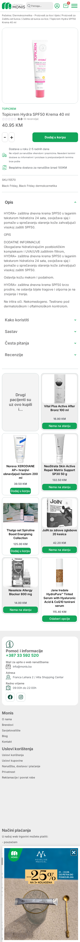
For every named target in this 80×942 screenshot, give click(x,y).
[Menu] (74, 6)
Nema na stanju (59, 426)
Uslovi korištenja (13, 755)
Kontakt (7, 741)
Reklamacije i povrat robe (18, 777)
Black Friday (9, 185)
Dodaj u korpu (55, 137)
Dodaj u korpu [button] (20, 491)
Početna (6, 15)
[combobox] (39, 6)
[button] (73, 852)
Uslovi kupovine (12, 760)
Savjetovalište (11, 730)
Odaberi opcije (59, 619)
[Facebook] (10, 697)
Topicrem (9, 108)
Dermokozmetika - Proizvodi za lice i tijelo (36, 15)
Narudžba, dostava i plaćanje (21, 766)
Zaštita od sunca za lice (35, 18)
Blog (5, 736)
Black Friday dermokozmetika (38, 185)
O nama (7, 719)
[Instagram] (21, 697)
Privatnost (8, 771)
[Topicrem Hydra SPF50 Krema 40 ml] (40, 66)
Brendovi (7, 724)
